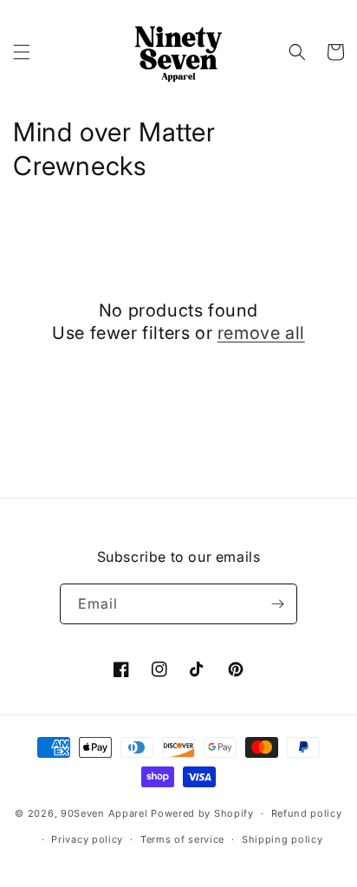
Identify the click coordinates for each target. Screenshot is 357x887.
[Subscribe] (277, 604)
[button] (22, 52)
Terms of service (182, 839)
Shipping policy (282, 839)
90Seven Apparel (104, 813)
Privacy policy (87, 839)
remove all (261, 333)
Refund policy (306, 813)
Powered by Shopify (202, 813)
